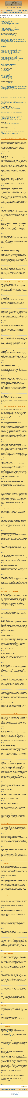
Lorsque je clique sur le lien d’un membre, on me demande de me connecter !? (14, 46)
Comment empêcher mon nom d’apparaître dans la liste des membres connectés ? (13, 36)
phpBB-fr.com (16, 1094)
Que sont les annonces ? (5, 75)
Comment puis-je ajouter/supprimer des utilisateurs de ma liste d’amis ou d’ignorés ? (13, 103)
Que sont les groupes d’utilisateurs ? (7, 85)
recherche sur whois (5, 1057)
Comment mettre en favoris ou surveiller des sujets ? (10, 117)
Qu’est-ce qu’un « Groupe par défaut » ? (8, 89)
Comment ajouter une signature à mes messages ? (10, 52)
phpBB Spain (15, 1093)
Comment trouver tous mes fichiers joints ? (8, 124)
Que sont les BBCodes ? (5, 69)
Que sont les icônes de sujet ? (6, 78)
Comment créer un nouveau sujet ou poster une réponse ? (11, 50)
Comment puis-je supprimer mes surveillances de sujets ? (11, 119)
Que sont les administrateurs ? (6, 82)
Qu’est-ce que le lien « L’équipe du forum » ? (9, 90)
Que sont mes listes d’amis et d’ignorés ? (8, 101)
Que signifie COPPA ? (5, 22)
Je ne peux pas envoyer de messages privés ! (9, 94)
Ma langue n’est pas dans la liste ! (7, 40)
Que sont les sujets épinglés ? (6, 76)
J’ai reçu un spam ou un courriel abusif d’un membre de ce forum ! (13, 97)
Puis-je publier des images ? (6, 72)
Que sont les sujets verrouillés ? (6, 77)
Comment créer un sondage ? (6, 53)
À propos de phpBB (7, 1035)
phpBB (16, 344)
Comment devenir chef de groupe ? (7, 87)
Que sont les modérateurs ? (6, 83)
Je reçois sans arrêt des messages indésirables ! (10, 96)
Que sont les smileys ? (5, 71)
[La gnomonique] (14, 3)
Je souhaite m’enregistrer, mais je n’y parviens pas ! (10, 23)
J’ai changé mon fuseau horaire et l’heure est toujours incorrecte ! (13, 39)
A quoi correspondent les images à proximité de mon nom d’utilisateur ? (14, 41)
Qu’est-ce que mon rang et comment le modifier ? (10, 43)
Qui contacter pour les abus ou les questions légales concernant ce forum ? (13, 132)
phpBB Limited (9, 1031)
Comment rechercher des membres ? (7, 111)
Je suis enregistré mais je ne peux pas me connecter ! (10, 24)
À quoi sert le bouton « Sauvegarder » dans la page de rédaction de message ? (13, 62)
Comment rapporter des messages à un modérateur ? (10, 60)
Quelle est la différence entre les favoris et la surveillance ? (11, 116)
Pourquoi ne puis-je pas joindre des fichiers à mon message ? (12, 58)
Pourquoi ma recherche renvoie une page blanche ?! (10, 109)
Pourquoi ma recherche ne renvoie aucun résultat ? (10, 108)
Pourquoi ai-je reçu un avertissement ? (8, 59)
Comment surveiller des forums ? (7, 118)
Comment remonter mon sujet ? (6, 65)
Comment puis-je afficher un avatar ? (7, 42)
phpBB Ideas (9, 1044)
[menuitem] (3, 10)
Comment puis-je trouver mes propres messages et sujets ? (12, 112)
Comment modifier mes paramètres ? (7, 34)
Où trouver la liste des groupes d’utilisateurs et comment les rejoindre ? (14, 86)
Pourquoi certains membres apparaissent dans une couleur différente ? (14, 88)
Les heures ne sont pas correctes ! (7, 38)
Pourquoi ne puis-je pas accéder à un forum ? (9, 57)
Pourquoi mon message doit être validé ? (8, 64)
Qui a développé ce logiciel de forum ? (8, 128)
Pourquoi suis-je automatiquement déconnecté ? (10, 29)
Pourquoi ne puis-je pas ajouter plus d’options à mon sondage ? (12, 54)
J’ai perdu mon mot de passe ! (6, 28)
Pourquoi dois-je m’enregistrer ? (7, 21)
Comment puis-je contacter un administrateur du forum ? (11, 133)
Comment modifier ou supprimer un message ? (9, 51)
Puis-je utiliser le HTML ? (5, 70)
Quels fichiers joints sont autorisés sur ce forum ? (10, 123)
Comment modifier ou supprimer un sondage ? (9, 56)
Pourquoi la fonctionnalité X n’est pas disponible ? (10, 130)
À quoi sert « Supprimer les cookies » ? (8, 30)
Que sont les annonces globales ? (7, 74)
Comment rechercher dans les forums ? (8, 107)
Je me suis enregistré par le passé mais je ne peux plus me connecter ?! (14, 27)
